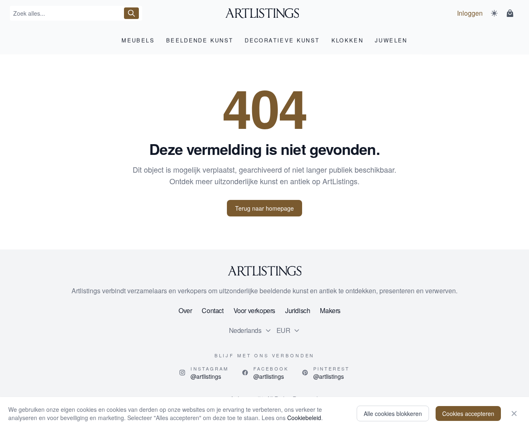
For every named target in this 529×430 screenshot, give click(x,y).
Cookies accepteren (468, 413)
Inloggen (470, 13)
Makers (330, 310)
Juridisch (297, 310)
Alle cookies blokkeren (393, 413)
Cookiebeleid (304, 417)
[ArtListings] (264, 271)
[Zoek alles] (131, 13)
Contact (212, 310)
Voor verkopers (254, 310)
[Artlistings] (264, 13)
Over (185, 310)
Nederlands (245, 330)
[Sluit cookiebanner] (514, 413)
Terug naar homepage (264, 208)
